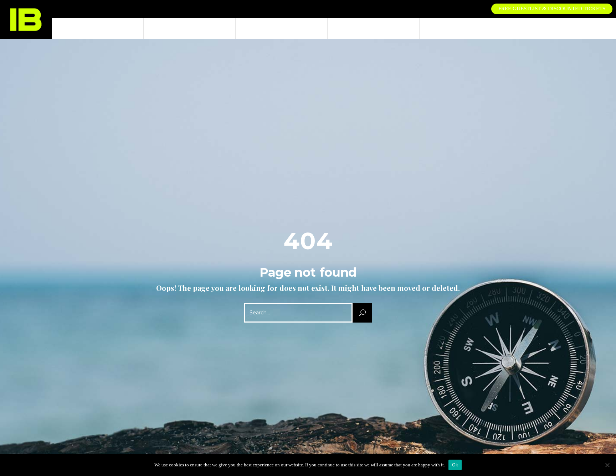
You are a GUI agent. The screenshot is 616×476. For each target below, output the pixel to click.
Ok (455, 464)
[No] (607, 465)
